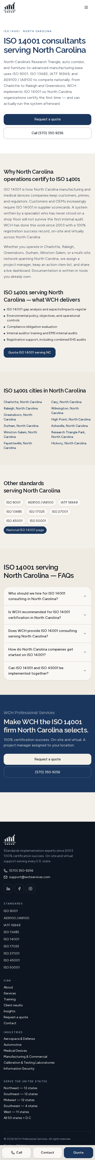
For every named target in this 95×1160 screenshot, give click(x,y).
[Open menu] (86, 7)
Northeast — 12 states (20, 1088)
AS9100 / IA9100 (40, 502)
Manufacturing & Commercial (25, 1057)
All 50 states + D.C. (18, 1118)
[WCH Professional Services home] (10, 7)
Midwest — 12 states (19, 1100)
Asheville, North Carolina (69, 426)
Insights (9, 1011)
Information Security (19, 1069)
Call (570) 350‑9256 (47, 133)
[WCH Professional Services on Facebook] (19, 888)
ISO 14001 (11, 939)
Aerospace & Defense (19, 1039)
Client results (13, 1005)
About (8, 987)
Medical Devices (15, 1051)
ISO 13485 (14, 512)
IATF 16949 (69, 502)
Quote (78, 1152)
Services (10, 993)
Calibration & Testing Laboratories (29, 1063)
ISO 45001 (14, 521)
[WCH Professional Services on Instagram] (30, 888)
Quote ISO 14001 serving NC (29, 352)
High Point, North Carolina (70, 419)
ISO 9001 (13, 502)
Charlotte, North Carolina (23, 402)
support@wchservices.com (29, 877)
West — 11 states (16, 1112)
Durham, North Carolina (21, 426)
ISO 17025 (37, 512)
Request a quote (47, 119)
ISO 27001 (60, 512)
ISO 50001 (38, 521)
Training (10, 999)
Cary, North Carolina (66, 402)
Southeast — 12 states (21, 1094)
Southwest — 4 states (21, 1106)
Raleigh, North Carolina (21, 408)
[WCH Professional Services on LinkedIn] (8, 888)
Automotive (12, 1045)
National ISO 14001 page (25, 530)
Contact (10, 1023)
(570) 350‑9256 (47, 772)
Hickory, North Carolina (68, 443)
